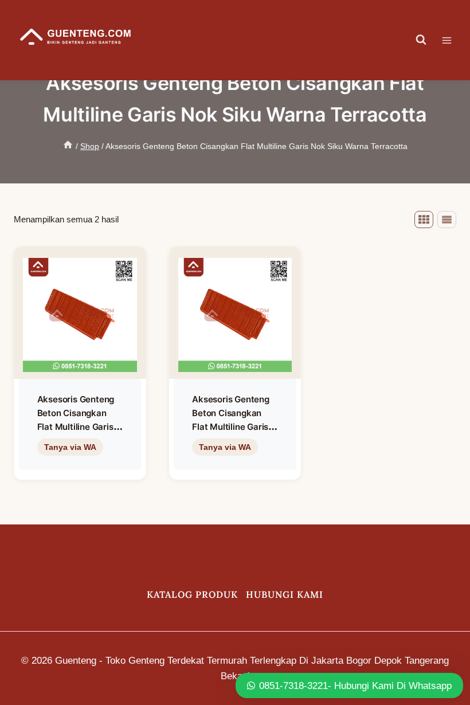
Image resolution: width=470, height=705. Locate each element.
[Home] (67, 146)
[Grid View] (423, 219)
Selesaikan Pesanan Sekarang (80, 470)
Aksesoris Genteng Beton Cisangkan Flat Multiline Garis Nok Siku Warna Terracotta (76, 427)
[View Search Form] (421, 40)
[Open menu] (452, 40)
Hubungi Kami (284, 594)
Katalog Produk (192, 594)
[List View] (446, 219)
